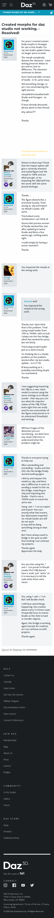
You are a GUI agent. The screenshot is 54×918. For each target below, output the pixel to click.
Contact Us (9, 675)
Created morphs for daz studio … (20, 12)
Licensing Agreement (13, 904)
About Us (8, 753)
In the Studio (10, 792)
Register (17, 649)
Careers (7, 765)
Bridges (7, 772)
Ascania (7, 277)
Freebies (8, 831)
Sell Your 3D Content (13, 694)
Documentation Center (14, 707)
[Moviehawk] (9, 45)
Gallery (7, 798)
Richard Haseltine (8, 174)
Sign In (5, 649)
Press (6, 759)
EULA (13, 907)
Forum (7, 805)
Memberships (10, 740)
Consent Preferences (14, 720)
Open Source (10, 713)
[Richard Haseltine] (9, 166)
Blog (6, 746)
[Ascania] (9, 271)
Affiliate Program (11, 701)
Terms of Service (32, 904)
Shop (6, 825)
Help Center (9, 688)
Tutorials (8, 681)
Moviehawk (8, 51)
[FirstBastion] (9, 431)
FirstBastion (9, 438)
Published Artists (11, 837)
